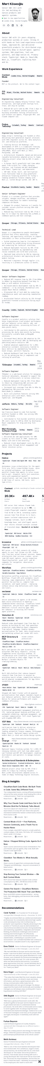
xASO (4, 665)
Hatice (5, 458)
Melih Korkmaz (10, 1039)
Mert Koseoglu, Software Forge (9, 430)
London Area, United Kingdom (15, 21)
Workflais (6, 568)
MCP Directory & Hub (10, 638)
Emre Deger (9, 972)
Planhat (5, 187)
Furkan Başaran (10, 1021)
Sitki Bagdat (9, 996)
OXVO (5, 704)
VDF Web (6, 722)
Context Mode (6, 76)
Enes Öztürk (9, 946)
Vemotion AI (8, 615)
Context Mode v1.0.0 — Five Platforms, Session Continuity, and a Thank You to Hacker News (21, 825)
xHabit (5, 685)
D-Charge (5, 740)
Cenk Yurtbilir (10, 913)
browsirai (6, 542)
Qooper (5, 223)
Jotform (6, 404)
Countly (5, 310)
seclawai (6, 591)
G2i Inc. (3, 92)
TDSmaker (7, 365)
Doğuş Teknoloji (6, 125)
